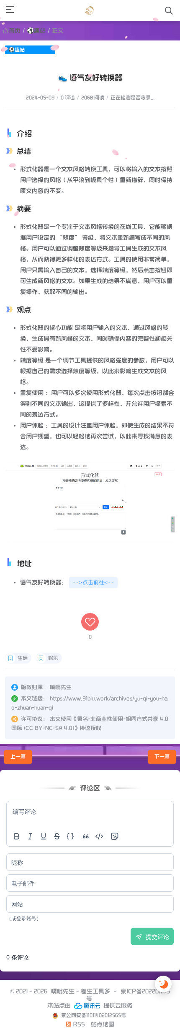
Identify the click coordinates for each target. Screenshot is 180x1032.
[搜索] (169, 10)
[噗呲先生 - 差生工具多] (89, 10)
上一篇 (18, 757)
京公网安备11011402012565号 (93, 1015)
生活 (23, 658)
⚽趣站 (36, 30)
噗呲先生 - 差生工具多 (80, 991)
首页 (15, 30)
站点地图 (102, 1024)
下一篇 (162, 757)
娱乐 (53, 658)
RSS (78, 1024)
